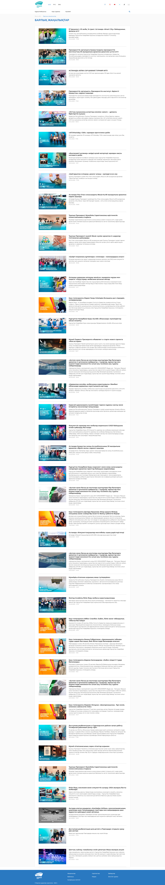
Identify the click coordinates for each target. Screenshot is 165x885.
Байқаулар (111, 873)
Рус (54, 4)
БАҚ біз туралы (113, 876)
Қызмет (68, 11)
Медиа (94, 876)
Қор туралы (56, 11)
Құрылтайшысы (40, 11)
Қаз (49, 4)
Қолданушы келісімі (73, 880)
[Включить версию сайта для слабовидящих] (128, 4)
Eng (59, 4)
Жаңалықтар (71, 873)
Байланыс (70, 876)
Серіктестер (96, 873)
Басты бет (38, 16)
